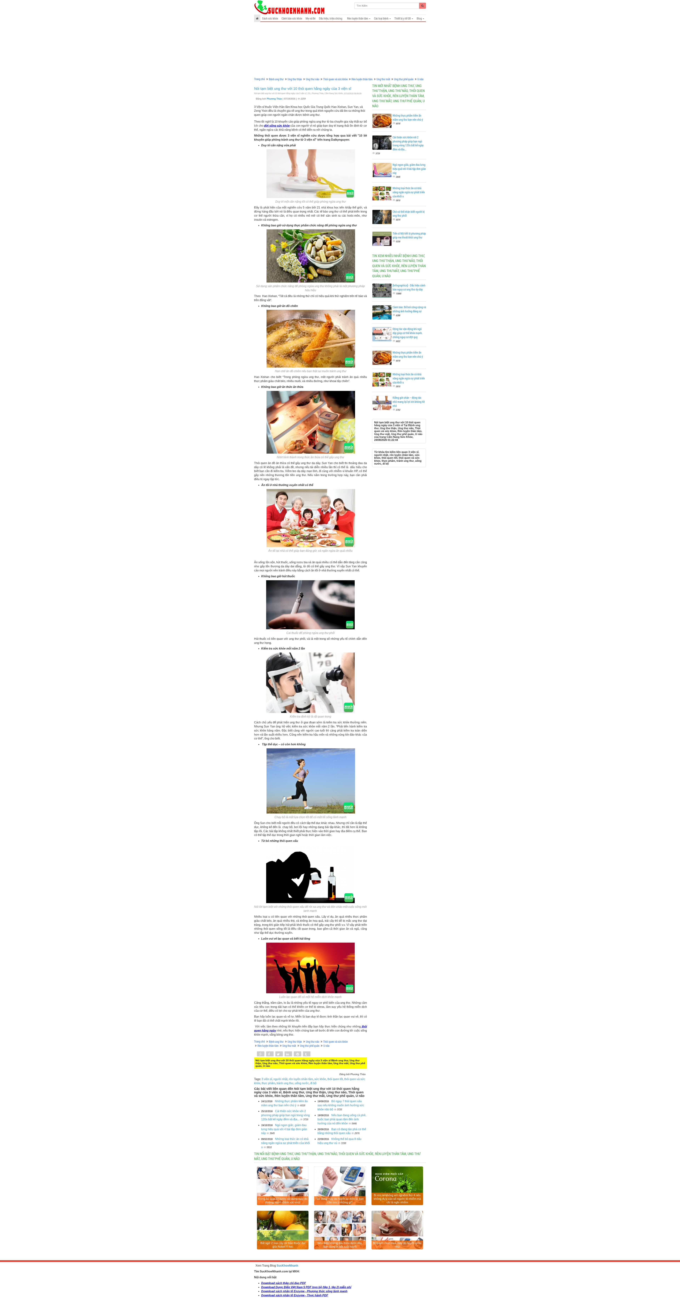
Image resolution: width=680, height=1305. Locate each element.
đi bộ (313, 1083)
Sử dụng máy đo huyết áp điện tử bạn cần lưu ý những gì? (340, 1200)
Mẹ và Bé (310, 18)
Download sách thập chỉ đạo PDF (283, 1283)
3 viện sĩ (267, 1079)
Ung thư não (312, 79)
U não (420, 79)
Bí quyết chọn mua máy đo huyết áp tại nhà (397, 1245)
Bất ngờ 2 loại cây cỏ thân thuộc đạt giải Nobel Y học (282, 1245)
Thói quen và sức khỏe (335, 79)
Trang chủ (259, 79)
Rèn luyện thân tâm (362, 79)
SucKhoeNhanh (287, 1265)
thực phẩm (268, 1083)
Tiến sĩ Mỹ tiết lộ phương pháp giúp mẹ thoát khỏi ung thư (409, 235)
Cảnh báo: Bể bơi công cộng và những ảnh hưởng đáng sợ (409, 309)
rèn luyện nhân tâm (301, 1079)
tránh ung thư (285, 1083)
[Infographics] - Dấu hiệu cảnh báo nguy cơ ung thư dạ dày (409, 287)
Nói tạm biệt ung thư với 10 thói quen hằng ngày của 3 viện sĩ (302, 89)
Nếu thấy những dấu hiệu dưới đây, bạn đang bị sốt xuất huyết (340, 1245)
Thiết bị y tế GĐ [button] (402, 18)
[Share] (260, 1054)
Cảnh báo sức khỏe (292, 18)
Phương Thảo (275, 98)
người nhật (280, 1079)
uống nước (302, 1083)
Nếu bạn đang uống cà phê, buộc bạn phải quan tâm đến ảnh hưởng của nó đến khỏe (342, 1119)
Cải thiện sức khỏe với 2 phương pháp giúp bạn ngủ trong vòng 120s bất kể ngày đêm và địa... (285, 1115)
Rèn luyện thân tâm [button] (358, 18)
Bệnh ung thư (276, 79)
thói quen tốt (335, 1079)
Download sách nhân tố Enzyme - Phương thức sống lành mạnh (304, 1291)
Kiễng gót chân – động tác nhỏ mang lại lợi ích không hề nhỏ (409, 402)
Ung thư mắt (383, 79)
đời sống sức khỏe (277, 125)
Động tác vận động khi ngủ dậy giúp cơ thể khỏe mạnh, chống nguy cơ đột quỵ (407, 333)
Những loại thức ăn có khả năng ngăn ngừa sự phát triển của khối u (285, 1143)
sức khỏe (320, 1079)
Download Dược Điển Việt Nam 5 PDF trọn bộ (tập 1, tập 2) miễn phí (306, 1287)
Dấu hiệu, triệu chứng (330, 18)
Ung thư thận (295, 79)
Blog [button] (419, 18)
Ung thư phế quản (403, 79)
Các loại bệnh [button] (381, 18)
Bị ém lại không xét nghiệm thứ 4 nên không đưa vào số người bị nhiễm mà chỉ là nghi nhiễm (397, 1199)
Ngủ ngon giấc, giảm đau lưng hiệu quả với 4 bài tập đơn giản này (284, 1129)
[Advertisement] (340, 49)
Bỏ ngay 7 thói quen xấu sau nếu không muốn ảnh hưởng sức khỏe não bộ (341, 1105)
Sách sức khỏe (270, 18)
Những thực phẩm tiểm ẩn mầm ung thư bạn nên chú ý (408, 117)
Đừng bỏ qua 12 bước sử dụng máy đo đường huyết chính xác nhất (282, 1200)
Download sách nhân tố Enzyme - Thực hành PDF (294, 1295)
